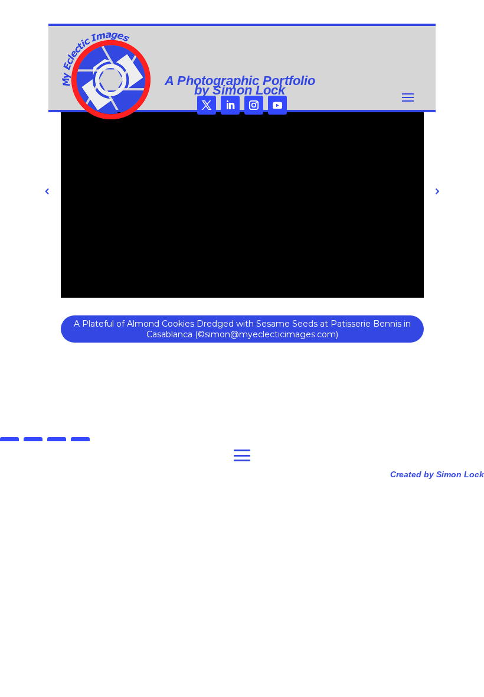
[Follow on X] (206, 105)
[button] (47, 191)
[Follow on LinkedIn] (230, 105)
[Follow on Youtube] (277, 105)
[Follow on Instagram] (253, 105)
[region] (242, 214)
